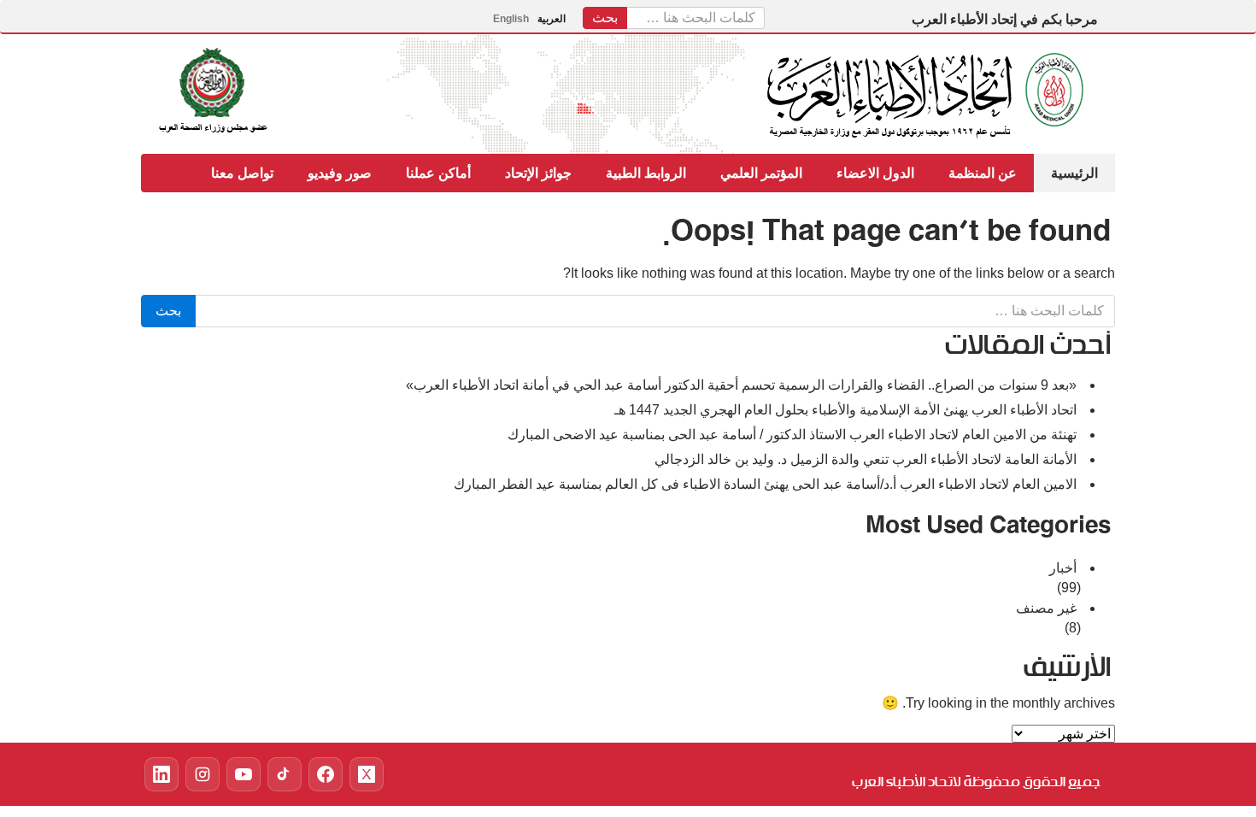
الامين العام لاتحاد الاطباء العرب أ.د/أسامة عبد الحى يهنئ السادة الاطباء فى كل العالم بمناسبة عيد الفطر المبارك (765, 484)
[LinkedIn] (161, 774)
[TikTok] (284, 774)
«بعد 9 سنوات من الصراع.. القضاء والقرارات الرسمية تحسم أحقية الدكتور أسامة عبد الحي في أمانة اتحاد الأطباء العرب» (741, 385)
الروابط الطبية (646, 173)
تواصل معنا (242, 173)
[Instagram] (202, 774)
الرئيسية (1074, 173)
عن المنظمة (982, 173)
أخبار (1063, 568)
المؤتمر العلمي (761, 173)
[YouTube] (243, 774)
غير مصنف (1046, 608)
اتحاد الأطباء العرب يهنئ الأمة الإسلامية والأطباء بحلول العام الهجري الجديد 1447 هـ (845, 410)
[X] (366, 774)
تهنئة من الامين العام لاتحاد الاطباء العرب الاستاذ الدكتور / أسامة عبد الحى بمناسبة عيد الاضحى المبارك (792, 434)
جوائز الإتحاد (538, 173)
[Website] (325, 774)
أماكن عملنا (438, 173)
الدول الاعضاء (875, 173)
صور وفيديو (340, 173)
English (511, 19)
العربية (551, 19)
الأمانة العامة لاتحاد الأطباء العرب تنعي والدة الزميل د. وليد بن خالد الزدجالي (865, 459)
